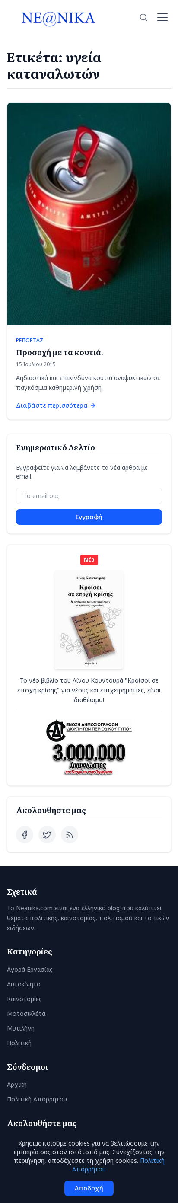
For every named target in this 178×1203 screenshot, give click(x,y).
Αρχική (17, 1084)
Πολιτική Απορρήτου (37, 1099)
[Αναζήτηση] (143, 17)
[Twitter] (47, 834)
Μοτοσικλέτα (26, 1013)
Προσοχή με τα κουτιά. (59, 352)
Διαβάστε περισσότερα (52, 405)
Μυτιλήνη (21, 1028)
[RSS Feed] (69, 834)
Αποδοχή (89, 1188)
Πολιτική (19, 1043)
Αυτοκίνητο (24, 984)
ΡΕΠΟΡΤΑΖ (29, 340)
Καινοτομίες (24, 999)
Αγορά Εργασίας (30, 969)
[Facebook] (24, 834)
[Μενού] (162, 17)
